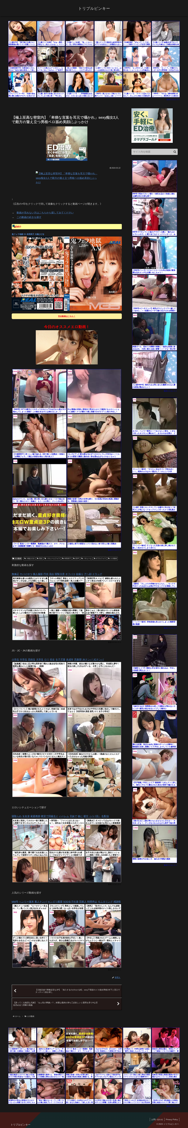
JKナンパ (87, 659)
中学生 (23, 659)
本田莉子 (67, 558)
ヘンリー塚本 (26, 901)
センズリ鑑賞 (55, 901)
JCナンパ (98, 659)
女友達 (26, 816)
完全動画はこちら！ (66, 316)
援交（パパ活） (92, 816)
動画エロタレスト (173, 99)
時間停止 (92, 901)
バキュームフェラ (53, 558)
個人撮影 (38, 574)
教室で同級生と (49, 816)
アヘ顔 (88, 574)
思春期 (78, 659)
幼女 (52, 659)
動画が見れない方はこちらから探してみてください (45, 212)
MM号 (15, 901)
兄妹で (73, 816)
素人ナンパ (41, 901)
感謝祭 (117, 901)
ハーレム (64, 816)
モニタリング (105, 901)
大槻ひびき (30, 558)
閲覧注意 (60, 574)
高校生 (31, 659)
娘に (80, 816)
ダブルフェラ (101, 558)
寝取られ (17, 816)
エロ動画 (18, 558)
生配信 (105, 816)
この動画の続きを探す (29, 217)
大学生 (39, 659)
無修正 (15, 574)
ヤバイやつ (26, 574)
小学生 (15, 659)
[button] (174, 151)
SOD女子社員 (70, 901)
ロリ (46, 659)
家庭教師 (35, 816)
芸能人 (83, 901)
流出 (51, 574)
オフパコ (70, 574)
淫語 (40, 558)
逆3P (77, 558)
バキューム (87, 558)
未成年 (69, 659)
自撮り (79, 574)
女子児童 (60, 659)
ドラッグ (97, 574)
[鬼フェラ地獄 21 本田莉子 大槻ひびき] (67, 273)
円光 (45, 574)
